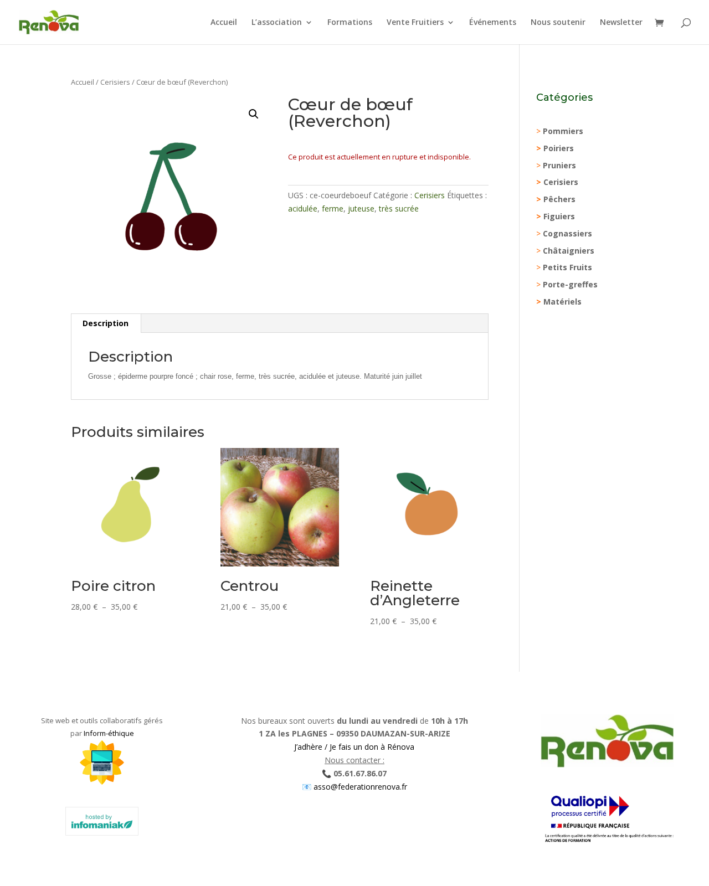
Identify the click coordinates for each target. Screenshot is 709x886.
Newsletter (621, 22)
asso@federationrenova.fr (359, 786)
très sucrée (399, 208)
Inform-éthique (109, 733)
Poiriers (558, 148)
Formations (349, 22)
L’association (276, 22)
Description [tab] (106, 323)
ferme (332, 208)
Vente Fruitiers (415, 22)
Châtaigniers (568, 250)
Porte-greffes (570, 284)
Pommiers (563, 131)
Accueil (223, 22)
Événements (492, 22)
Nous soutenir (558, 22)
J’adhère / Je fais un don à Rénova (354, 746)
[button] (254, 114)
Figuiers (559, 216)
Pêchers (559, 199)
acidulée (302, 208)
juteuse (361, 208)
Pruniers (559, 165)
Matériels (562, 301)
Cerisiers (115, 82)
